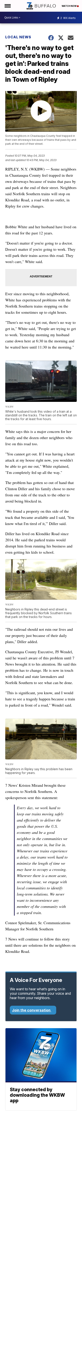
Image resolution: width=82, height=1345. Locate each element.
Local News (18, 37)
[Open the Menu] (7, 6)
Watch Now (69, 6)
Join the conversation (31, 1010)
